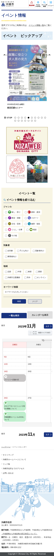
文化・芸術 (15, 224)
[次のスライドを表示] (48, 54)
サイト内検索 (44, 5)
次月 (47, 326)
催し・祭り (15, 212)
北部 (9, 272)
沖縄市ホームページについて (14, 459)
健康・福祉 (35, 224)
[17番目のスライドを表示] (35, 121)
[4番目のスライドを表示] (25, 117)
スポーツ (34, 218)
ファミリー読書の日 (11, 380)
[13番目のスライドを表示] (22, 121)
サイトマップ (8, 455)
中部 (19, 272)
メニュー (51, 5)
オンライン (41, 277)
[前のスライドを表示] (6, 54)
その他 (14, 235)
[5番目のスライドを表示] (28, 117)
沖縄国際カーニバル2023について (14, 418)
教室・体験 (15, 218)
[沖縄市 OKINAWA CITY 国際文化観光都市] (7, 3)
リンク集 (6, 464)
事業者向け (11, 256)
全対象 (10, 251)
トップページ (6, 447)
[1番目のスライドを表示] (15, 117)
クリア (35, 301)
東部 (30, 272)
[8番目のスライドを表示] (38, 117)
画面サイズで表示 (44, 332)
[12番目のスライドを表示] (18, 121)
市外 (28, 277)
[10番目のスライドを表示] (45, 117)
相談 (35, 230)
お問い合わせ (8, 473)
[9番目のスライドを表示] (42, 117)
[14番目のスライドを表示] (25, 121)
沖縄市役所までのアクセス (13, 468)
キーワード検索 (10, 287)
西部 (40, 272)
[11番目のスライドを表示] (15, 121)
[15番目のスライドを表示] (28, 121)
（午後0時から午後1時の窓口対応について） (19, 534)
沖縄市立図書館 (13, 277)
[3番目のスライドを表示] (22, 117)
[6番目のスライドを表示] (32, 117)
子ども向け (24, 251)
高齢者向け (39, 251)
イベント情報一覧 (36, 25)
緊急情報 (31, 5)
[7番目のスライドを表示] (35, 117)
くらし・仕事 (16, 230)
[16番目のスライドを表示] (32, 121)
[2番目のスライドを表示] (18, 117)
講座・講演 (35, 212)
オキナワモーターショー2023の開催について (14, 407)
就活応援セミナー (15, 108)
